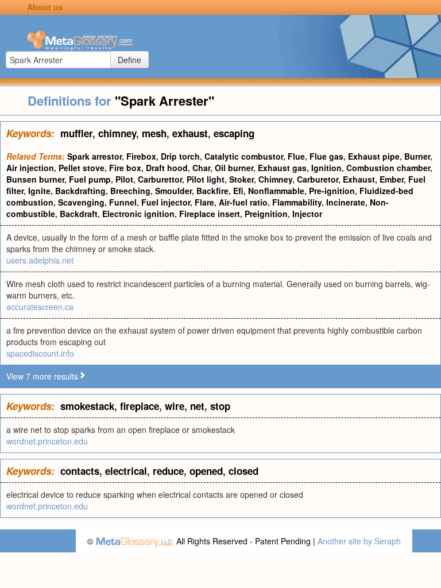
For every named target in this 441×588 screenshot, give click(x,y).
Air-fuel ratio (243, 202)
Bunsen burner (35, 179)
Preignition (266, 213)
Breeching (130, 190)
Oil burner (234, 167)
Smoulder (173, 190)
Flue (296, 156)
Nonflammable (276, 190)
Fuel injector (165, 202)
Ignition (326, 167)
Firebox (141, 156)
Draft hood (167, 167)
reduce (168, 471)
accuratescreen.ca (40, 306)
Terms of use (406, 564)
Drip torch (180, 156)
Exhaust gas (282, 167)
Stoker (241, 179)
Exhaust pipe (374, 156)
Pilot (124, 179)
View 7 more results (42, 376)
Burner (417, 156)
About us (45, 7)
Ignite (39, 190)
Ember (392, 179)
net (197, 406)
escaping (234, 133)
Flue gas (326, 156)
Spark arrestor (94, 156)
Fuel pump (90, 179)
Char (201, 167)
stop (220, 406)
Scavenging (81, 202)
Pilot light (206, 179)
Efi (238, 190)
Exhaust (359, 179)
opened (206, 471)
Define (129, 59)
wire (174, 406)
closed (243, 471)
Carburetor (317, 179)
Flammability (297, 202)
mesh (154, 133)
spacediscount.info (40, 353)
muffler (76, 133)
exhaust (190, 133)
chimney (117, 133)
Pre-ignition (332, 190)
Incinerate (345, 202)
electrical (126, 471)
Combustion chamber (388, 167)
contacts (79, 471)
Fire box (125, 167)
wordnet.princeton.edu (47, 441)
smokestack (87, 406)
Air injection (30, 167)
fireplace (139, 406)
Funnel (123, 202)
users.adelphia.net (40, 260)
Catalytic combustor (243, 156)
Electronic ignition (138, 213)
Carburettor (160, 179)
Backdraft (79, 213)
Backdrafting (80, 190)
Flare (204, 202)
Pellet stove (82, 167)
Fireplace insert (209, 213)
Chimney (275, 179)
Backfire (212, 190)
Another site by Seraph (359, 541)
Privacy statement (342, 564)
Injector (307, 213)
